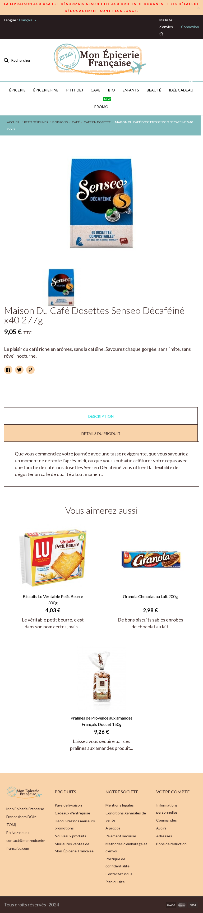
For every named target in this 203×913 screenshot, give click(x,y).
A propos (113, 828)
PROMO (102, 103)
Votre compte (173, 791)
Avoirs (161, 828)
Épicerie (17, 90)
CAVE (95, 90)
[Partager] (8, 370)
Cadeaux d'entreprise (72, 813)
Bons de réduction (171, 844)
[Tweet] (19, 370)
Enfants (131, 90)
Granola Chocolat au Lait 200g (150, 596)
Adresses (164, 836)
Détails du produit (101, 433)
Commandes (166, 820)
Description (101, 416)
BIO (111, 90)
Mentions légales (119, 805)
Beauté (154, 90)
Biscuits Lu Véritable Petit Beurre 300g (53, 599)
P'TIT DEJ (74, 90)
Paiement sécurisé (120, 836)
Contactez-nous (118, 874)
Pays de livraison (68, 805)
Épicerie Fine (45, 90)
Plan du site (115, 882)
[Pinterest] (30, 370)
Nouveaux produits (70, 836)
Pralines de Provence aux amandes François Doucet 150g (101, 721)
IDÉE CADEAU (182, 87)
